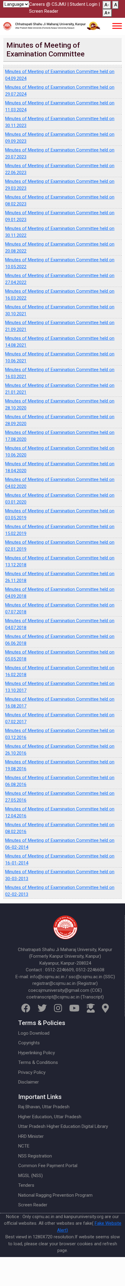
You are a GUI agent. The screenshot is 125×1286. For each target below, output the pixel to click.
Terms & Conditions (38, 1062)
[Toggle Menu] (117, 26)
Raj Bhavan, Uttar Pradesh (43, 1106)
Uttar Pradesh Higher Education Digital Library (63, 1126)
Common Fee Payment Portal (47, 1165)
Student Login (83, 4)
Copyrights (29, 1043)
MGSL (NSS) (30, 1175)
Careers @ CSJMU (47, 4)
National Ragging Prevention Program (55, 1195)
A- (106, 5)
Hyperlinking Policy (36, 1052)
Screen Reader (43, 11)
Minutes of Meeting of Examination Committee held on (59, 118)
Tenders (26, 1185)
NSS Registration (35, 1156)
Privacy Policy (32, 1072)
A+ (107, 13)
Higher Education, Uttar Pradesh (49, 1116)
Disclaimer (28, 1082)
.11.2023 (18, 125)
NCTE (23, 1146)
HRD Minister (31, 1136)
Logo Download (33, 1033)
